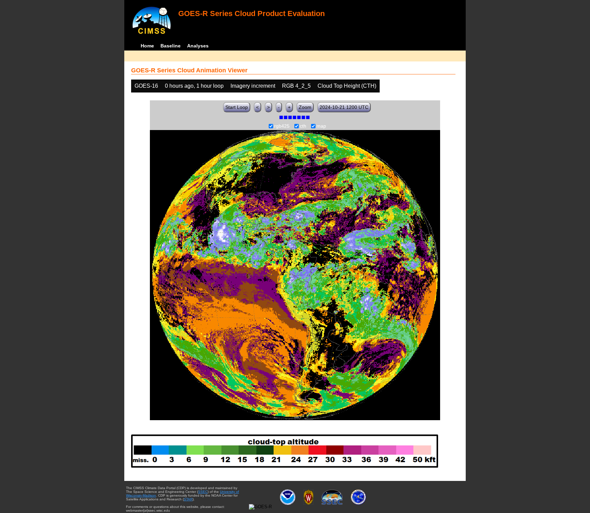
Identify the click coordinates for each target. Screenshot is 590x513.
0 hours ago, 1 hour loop (194, 86)
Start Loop (236, 107)
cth (303, 126)
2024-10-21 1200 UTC (344, 107)
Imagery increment (252, 86)
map (321, 126)
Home (147, 45)
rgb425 (282, 126)
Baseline (170, 45)
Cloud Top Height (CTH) (347, 86)
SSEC (203, 492)
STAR (188, 499)
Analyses (198, 45)
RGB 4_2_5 (296, 86)
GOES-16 (146, 86)
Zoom (305, 107)
